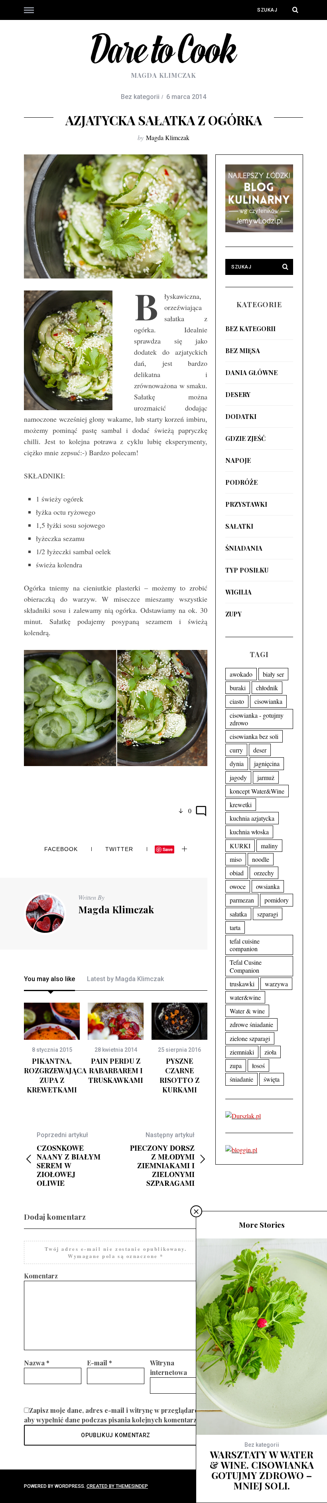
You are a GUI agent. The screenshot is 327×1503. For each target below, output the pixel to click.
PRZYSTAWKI (246, 504)
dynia (237, 763)
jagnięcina (267, 763)
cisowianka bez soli (254, 736)
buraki (238, 687)
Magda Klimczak (167, 137)
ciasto (237, 701)
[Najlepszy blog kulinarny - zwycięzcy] (259, 229)
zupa (236, 1065)
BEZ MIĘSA (242, 350)
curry (236, 750)
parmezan (242, 900)
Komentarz (41, 1276)
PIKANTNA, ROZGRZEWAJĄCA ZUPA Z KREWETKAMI (55, 1075)
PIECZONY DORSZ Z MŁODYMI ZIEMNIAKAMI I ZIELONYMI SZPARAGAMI (162, 1159)
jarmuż (265, 777)
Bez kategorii (250, 328)
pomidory (276, 900)
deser (259, 750)
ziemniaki (242, 1052)
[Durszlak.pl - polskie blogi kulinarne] (243, 1116)
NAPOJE (238, 460)
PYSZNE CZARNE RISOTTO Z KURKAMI (179, 1075)
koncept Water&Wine (257, 791)
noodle (260, 859)
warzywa (276, 984)
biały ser (273, 674)
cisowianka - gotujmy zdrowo (257, 719)
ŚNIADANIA (243, 548)
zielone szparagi (250, 1038)
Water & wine (247, 1011)
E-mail (99, 1363)
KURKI (240, 845)
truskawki (242, 984)
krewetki (241, 804)
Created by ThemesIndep (117, 1486)
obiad (237, 873)
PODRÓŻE (241, 482)
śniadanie (241, 1079)
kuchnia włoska (249, 832)
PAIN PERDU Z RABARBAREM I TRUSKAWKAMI (115, 1070)
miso (236, 859)
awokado (241, 674)
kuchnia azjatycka (252, 818)
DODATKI (240, 416)
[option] (52, 1049)
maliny (269, 845)
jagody (238, 777)
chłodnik (267, 687)
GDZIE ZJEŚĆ (245, 438)
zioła (270, 1052)
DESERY (237, 394)
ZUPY (233, 614)
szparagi (267, 914)
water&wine (245, 997)
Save (168, 849)
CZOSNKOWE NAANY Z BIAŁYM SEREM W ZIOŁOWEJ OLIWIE (68, 1159)
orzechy (264, 873)
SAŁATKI (239, 526)
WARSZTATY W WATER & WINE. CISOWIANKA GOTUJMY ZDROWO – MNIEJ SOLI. (262, 1470)
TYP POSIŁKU (246, 570)
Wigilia (238, 592)
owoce (238, 886)
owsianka (268, 886)
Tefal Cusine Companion (246, 966)
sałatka (238, 914)
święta (272, 1079)
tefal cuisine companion (245, 945)
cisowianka (268, 701)
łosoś (258, 1065)
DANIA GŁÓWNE (251, 372)
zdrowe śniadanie (251, 1024)
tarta (235, 927)
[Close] (196, 1211)
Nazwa (36, 1363)
